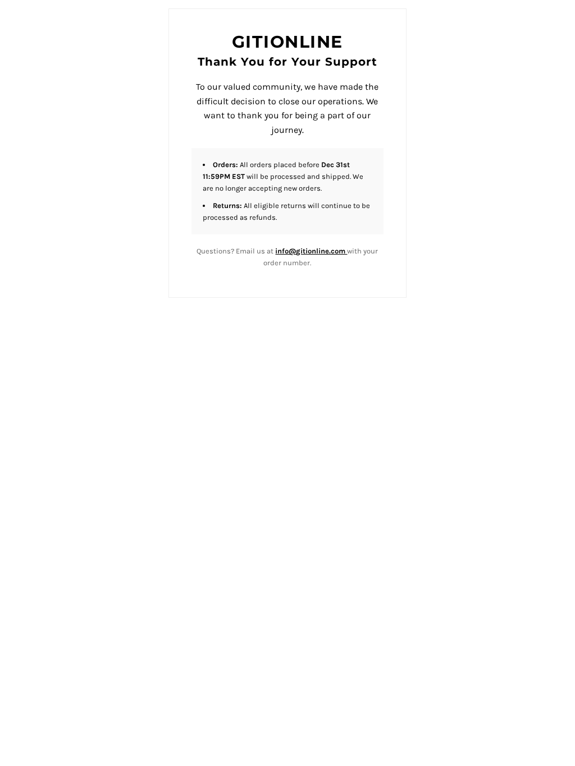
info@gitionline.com (311, 251)
